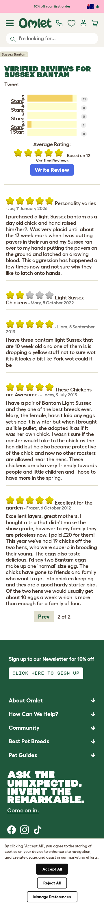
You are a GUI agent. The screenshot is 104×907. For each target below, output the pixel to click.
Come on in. (23, 810)
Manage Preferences (52, 897)
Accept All (52, 869)
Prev (44, 616)
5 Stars (18, 99)
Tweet (11, 84)
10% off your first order (52, 6)
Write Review (52, 170)
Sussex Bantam (14, 54)
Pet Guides (23, 755)
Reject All (52, 883)
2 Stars (18, 125)
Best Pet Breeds (29, 741)
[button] (52, 755)
